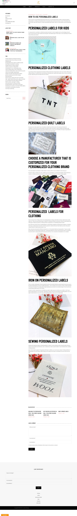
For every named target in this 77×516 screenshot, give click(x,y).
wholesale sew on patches (10, 85)
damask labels (16, 72)
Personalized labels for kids (48, 28)
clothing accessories (9, 66)
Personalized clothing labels (49, 67)
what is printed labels (63, 411)
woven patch (7, 87)
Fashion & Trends (8, 18)
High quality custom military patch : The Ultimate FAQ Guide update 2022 (34, 413)
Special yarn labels (38, 497)
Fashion (20, 73)
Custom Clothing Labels (9, 69)
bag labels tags (8, 61)
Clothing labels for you (9, 68)
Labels (38, 495)
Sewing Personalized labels (47, 341)
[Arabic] (2, 0)
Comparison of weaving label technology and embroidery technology (15, 44)
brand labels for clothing (14, 64)
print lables (18, 83)
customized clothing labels (10, 70)
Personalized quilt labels (46, 123)
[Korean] (9, 0)
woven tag (17, 87)
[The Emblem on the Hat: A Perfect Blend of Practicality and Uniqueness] (7, 49)
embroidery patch (16, 73)
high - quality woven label (20, 79)
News (6, 20)
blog (6, 17)
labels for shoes (8, 81)
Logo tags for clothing (15, 81)
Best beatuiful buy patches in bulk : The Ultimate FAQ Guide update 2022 (50, 413)
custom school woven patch (20, 70)
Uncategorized (32, 14)
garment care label (8, 75)
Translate (3, 4)
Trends (13, 84)
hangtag (19, 75)
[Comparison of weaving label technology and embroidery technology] (7, 43)
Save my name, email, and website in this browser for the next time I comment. (44, 445)
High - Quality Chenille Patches (10, 79)
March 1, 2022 (46, 416)
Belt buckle (38, 503)
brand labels (7, 64)
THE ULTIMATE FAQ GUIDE (10, 21)
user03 (46, 14)
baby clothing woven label (16, 60)
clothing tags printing (17, 68)
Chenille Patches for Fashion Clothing (11, 65)
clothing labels (15, 66)
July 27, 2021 (39, 14)
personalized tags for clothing (10, 83)
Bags (38, 499)
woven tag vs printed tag (9, 88)
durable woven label (8, 73)
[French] (6, 0)
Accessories (7, 15)
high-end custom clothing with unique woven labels (14, 77)
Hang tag (38, 501)
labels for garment (19, 80)
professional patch (8, 84)
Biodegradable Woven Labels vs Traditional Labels (14, 62)
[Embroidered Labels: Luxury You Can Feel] (7, 37)
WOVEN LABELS (22, 85)
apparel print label (8, 60)
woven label (17, 85)
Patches (38, 493)
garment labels (14, 75)
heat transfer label (8, 76)
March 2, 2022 (31, 416)
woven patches (13, 87)
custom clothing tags (17, 69)
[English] (4, 0)
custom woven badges (9, 72)
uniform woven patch (18, 84)
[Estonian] (5, 0)
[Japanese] (7, 0)
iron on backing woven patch (10, 80)
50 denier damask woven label (10, 58)
